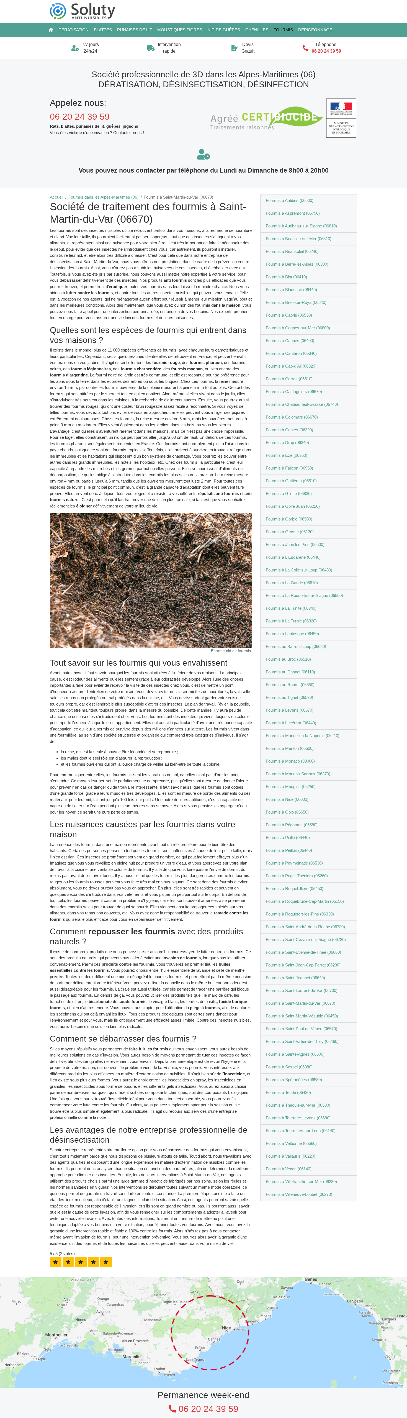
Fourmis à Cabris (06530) (289, 315)
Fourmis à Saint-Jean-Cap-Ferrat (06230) (303, 965)
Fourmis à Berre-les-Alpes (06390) (297, 264)
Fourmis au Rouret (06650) (290, 684)
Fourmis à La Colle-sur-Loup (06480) (299, 570)
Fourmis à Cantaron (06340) (291, 353)
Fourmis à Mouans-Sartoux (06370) (298, 773)
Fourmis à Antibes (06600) (289, 200)
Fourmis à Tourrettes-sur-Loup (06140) (301, 1130)
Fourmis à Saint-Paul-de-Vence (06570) (301, 1028)
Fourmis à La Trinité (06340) (291, 608)
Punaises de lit (134, 29)
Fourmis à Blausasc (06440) (291, 289)
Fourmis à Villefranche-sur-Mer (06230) (301, 1181)
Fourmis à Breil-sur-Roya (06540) (296, 302)
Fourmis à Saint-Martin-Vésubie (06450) (302, 1016)
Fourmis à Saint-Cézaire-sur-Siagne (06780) (306, 939)
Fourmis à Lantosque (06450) (292, 633)
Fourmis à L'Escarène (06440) (293, 557)
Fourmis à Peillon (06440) (289, 850)
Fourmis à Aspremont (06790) (293, 213)
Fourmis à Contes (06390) (289, 429)
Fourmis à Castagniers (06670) (294, 391)
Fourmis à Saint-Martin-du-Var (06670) (300, 1003)
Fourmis (283, 29)
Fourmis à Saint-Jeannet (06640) (295, 977)
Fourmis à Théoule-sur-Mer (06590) (298, 1105)
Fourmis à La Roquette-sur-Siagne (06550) (304, 595)
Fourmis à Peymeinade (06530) (294, 863)
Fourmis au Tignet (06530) (289, 697)
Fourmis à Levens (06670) (289, 710)
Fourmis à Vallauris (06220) (290, 1156)
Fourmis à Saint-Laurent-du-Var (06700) (302, 990)
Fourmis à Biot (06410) (286, 277)
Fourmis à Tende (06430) (288, 1092)
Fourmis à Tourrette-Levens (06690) (298, 1118)
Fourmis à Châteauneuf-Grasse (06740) (302, 404)
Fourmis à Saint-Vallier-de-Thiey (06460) (302, 1041)
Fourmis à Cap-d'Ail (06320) (291, 366)
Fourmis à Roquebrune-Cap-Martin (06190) (305, 901)
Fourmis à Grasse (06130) (290, 531)
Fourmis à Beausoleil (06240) (292, 251)
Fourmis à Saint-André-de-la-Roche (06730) (305, 926)
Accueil (56, 197)
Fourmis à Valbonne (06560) (291, 1143)
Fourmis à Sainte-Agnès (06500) (295, 1054)
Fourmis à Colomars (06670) (292, 417)
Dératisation (73, 29)
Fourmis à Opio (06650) (287, 812)
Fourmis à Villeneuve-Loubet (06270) (299, 1194)
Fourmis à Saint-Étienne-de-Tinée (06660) (303, 952)
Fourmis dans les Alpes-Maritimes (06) (103, 197)
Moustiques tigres (179, 29)
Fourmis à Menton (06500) (290, 748)
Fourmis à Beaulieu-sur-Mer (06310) (298, 238)
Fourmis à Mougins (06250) (291, 786)
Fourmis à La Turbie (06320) (291, 621)
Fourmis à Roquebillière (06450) (294, 888)
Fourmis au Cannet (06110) (290, 672)
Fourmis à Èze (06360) (286, 455)
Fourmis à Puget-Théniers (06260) (297, 875)
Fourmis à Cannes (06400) (290, 340)
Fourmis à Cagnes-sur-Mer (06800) (298, 327)
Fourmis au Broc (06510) (288, 659)
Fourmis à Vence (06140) (288, 1168)
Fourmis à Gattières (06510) (291, 480)
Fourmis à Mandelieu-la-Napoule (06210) (302, 735)
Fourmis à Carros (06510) (289, 378)
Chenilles (256, 29)
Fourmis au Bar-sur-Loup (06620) (296, 646)
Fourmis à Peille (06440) (288, 837)
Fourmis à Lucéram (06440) (291, 722)
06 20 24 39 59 (326, 51)
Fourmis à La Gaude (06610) (292, 582)
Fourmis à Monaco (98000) (290, 761)
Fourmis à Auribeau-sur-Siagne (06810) (301, 226)
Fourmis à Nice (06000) (287, 799)
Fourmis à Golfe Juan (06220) (293, 506)
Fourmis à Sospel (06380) (289, 1067)
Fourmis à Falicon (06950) (289, 468)
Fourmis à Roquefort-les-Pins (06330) (300, 914)
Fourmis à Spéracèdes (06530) (294, 1079)
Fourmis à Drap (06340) (287, 442)
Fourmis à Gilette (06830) (289, 493)
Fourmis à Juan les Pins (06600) (295, 544)
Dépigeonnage (315, 29)
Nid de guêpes (223, 29)
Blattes (103, 29)
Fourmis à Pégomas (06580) (292, 824)
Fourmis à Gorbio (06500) (289, 519)
